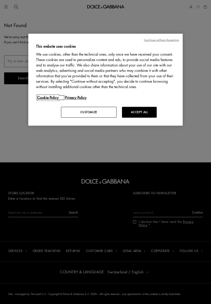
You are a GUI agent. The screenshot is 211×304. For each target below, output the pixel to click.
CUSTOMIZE (88, 112)
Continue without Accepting (161, 40)
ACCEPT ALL (139, 112)
